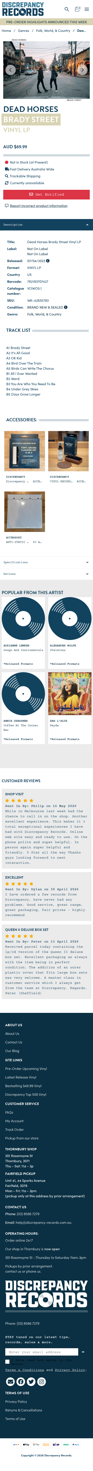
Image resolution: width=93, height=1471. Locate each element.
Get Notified (48, 194)
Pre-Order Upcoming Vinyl (26, 1068)
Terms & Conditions (24, 1370)
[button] (67, 9)
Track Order (14, 1129)
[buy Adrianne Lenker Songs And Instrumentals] (23, 618)
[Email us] (10, 1381)
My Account (14, 1120)
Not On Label (37, 248)
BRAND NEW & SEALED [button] (45, 307)
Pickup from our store (21, 1138)
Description (12, 224)
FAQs (9, 1112)
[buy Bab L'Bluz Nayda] (69, 693)
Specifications (15, 562)
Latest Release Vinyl (20, 1077)
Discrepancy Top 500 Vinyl (25, 1094)
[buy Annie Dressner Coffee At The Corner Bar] (23, 693)
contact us (13, 1271)
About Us (12, 1033)
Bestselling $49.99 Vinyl (23, 1085)
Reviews (9, 574)
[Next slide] (82, 70)
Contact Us (13, 1042)
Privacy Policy (70, 1370)
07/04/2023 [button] (36, 260)
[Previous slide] (10, 70)
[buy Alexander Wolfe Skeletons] (69, 618)
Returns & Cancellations (23, 1410)
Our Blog (12, 1050)
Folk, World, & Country (44, 314)
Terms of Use (15, 1418)
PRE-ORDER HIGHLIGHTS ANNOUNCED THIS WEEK (46, 21)
